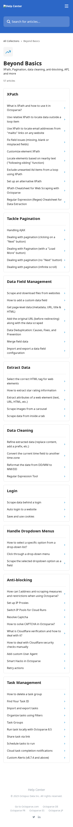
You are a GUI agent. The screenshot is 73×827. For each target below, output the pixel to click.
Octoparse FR (17, 810)
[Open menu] (66, 6)
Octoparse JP (56, 810)
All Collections (11, 41)
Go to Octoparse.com (27, 806)
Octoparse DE (50, 806)
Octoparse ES (36, 810)
